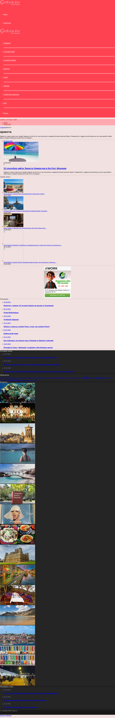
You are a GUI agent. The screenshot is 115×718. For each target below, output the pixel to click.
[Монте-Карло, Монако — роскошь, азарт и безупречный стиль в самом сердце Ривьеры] (17, 422)
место (72, 378)
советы (36, 380)
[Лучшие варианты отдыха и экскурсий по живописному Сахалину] (13, 209)
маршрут (67, 378)
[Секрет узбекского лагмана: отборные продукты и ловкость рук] (17, 543)
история (46, 378)
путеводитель (14, 380)
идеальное (40, 378)
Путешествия (9, 52)
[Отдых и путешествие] (10, 4)
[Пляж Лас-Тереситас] (17, 624)
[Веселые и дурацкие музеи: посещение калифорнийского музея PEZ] (17, 665)
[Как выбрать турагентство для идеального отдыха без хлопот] (13, 192)
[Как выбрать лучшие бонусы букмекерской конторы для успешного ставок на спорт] (13, 261)
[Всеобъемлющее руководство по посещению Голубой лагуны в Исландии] (17, 463)
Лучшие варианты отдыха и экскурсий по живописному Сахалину (25, 211)
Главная (3, 127)
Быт (5, 103)
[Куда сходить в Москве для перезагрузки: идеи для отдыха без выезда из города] (13, 226)
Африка (6, 86)
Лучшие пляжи (10, 60)
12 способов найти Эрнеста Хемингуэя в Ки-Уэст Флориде (35, 168)
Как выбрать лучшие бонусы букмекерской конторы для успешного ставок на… (30, 262)
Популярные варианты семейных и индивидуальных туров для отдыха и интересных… (33, 245)
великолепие (3, 378)
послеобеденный (4, 380)
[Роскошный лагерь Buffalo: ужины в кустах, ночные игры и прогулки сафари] (17, 604)
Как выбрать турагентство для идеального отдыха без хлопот (24, 194)
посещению (107, 378)
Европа (7, 69)
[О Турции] (17, 644)
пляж (87, 377)
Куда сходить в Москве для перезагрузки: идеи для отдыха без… (25, 228)
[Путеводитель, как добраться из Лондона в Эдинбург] (17, 442)
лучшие (56, 378)
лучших (62, 378)
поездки (92, 378)
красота (51, 378)
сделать (31, 380)
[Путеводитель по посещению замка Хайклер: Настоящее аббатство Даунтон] (17, 564)
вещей (9, 378)
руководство (25, 380)
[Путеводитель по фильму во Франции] (17, 523)
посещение (99, 378)
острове (81, 378)
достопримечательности (30, 378)
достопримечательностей (18, 378)
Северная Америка (11, 94)
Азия (6, 77)
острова (76, 378)
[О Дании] (17, 584)
